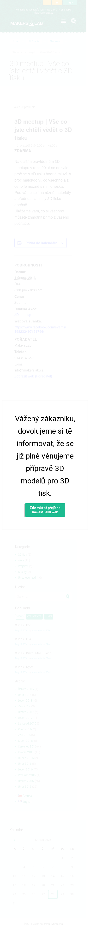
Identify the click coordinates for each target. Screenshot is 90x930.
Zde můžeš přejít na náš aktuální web (45, 510)
